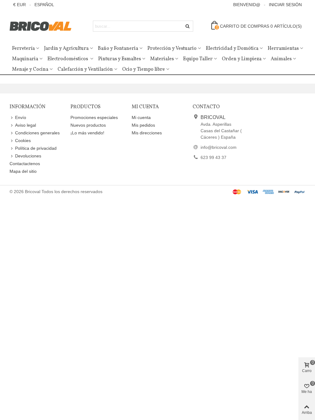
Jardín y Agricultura (66, 48)
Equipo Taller (198, 59)
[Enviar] (187, 26)
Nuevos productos (88, 125)
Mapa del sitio (23, 171)
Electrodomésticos (68, 59)
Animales (281, 59)
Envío (20, 117)
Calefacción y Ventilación (85, 69)
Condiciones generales (37, 132)
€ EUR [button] (19, 4)
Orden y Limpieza (241, 59)
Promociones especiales (94, 117)
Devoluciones (28, 155)
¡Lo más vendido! (87, 132)
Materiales (162, 59)
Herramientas (283, 48)
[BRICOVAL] (43, 26)
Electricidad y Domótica (232, 48)
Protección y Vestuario (172, 48)
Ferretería (23, 48)
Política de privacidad (36, 148)
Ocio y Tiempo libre (143, 69)
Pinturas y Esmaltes (119, 59)
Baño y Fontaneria (118, 48)
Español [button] (44, 4)
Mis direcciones (147, 132)
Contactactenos (25, 163)
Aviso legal (25, 125)
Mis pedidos (143, 125)
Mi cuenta (141, 117)
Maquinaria (25, 59)
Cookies (23, 140)
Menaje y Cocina (30, 69)
